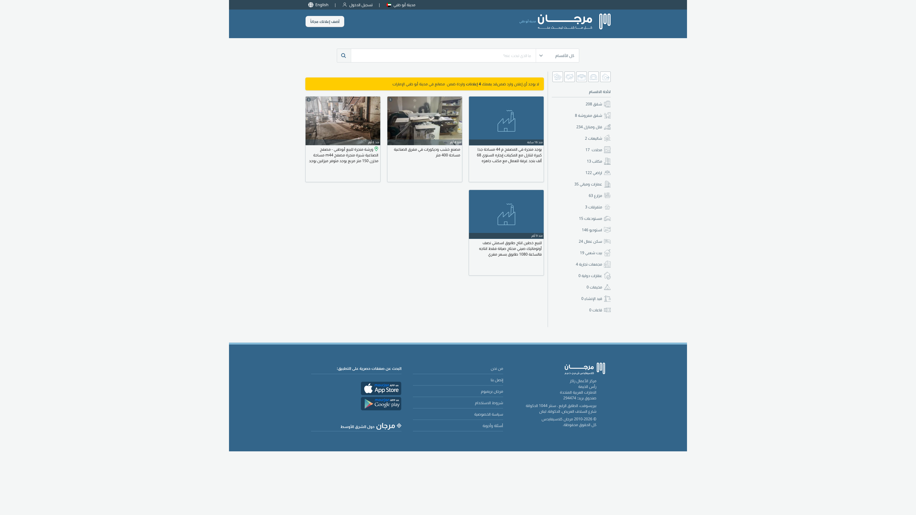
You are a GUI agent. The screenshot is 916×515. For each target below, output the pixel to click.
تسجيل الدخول (361, 4)
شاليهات (593, 138)
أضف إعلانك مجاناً (324, 21)
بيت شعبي (591, 252)
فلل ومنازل (589, 126)
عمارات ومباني (588, 184)
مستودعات (590, 218)
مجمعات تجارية (589, 264)
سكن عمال (590, 241)
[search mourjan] (344, 55)
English (321, 4)
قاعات (595, 310)
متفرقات (593, 207)
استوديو (592, 229)
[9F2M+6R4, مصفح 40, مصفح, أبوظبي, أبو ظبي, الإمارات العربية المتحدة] (375, 149)
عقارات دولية (590, 275)
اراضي (593, 172)
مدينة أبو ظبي (404, 4)
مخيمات (594, 287)
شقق (594, 104)
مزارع (595, 195)
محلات (593, 149)
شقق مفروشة (588, 115)
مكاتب (594, 161)
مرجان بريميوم (492, 391)
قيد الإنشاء (591, 298)
